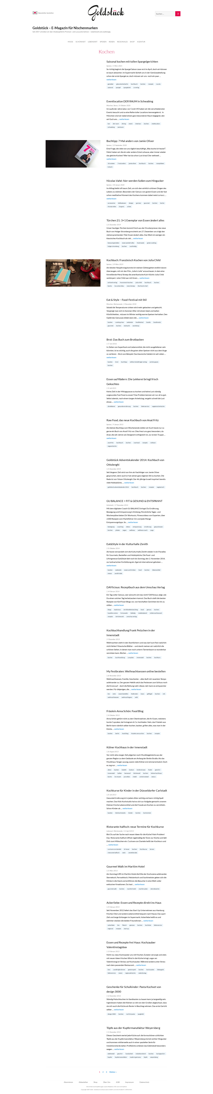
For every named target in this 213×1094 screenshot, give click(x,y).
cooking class (119, 322)
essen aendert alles (128, 243)
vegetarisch (160, 487)
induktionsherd (141, 1054)
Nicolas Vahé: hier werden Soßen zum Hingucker (135, 180)
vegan (124, 530)
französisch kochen (126, 282)
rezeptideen (160, 163)
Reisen (112, 42)
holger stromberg (113, 246)
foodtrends (157, 322)
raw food (137, 443)
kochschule (147, 813)
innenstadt (140, 657)
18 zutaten (111, 163)
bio (109, 694)
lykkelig (133, 613)
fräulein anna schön (137, 733)
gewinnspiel (132, 970)
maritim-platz (143, 889)
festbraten (134, 694)
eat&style (130, 322)
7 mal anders (122, 163)
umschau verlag (132, 616)
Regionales (122, 42)
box (109, 970)
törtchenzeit (120, 616)
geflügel (149, 694)
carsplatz (131, 657)
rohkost (152, 443)
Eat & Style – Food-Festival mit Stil (126, 299)
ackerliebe (111, 925)
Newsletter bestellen (46, 13)
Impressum (129, 1082)
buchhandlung (120, 657)
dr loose (126, 849)
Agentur (141, 42)
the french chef (143, 286)
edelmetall (111, 1054)
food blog (125, 733)
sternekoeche (155, 889)
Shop (132, 42)
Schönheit (81, 42)
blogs (109, 610)
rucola (158, 84)
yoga (151, 530)
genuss (149, 610)
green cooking (151, 243)
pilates (117, 530)
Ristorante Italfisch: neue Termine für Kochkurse (135, 826)
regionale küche (130, 973)
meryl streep (131, 286)
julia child (139, 282)
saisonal (110, 87)
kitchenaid (136, 773)
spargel (118, 87)
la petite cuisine (113, 613)
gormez (138, 203)
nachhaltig (133, 246)
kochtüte (148, 925)
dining (124, 124)
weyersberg (154, 1057)
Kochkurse (143, 849)
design (131, 203)
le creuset (118, 777)
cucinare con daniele (114, 849)
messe (110, 573)
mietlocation (156, 124)
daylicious (117, 610)
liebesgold (160, 970)
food (140, 570)
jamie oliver (132, 163)
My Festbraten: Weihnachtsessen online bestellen (136, 671)
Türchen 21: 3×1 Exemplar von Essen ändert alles (135, 220)
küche (162, 203)
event (130, 124)
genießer (110, 84)
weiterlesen (111, 79)
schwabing (111, 127)
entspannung (137, 527)
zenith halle (118, 573)
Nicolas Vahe (112, 206)
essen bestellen (123, 694)
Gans (142, 694)
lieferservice (145, 406)
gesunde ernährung (124, 406)
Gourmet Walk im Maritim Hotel (125, 866)
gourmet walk (112, 889)
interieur (138, 124)
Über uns (106, 1082)
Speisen (103, 42)
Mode (70, 42)
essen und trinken (130, 570)
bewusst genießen (113, 243)
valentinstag (142, 973)
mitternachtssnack (156, 613)
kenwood (127, 773)
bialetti (124, 770)
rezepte (150, 84)
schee (129, 206)
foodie (148, 322)
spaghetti (141, 1014)
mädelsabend (142, 613)
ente (114, 694)
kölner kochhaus (156, 773)
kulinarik (127, 326)
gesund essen (158, 527)
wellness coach (142, 530)
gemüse (132, 925)
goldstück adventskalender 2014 (118, 487)
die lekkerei (111, 406)
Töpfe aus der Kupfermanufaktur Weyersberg (133, 1027)
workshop (136, 326)
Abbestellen (83, 1082)
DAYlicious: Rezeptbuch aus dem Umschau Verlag (135, 587)
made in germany (135, 1057)
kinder (130, 813)
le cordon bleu (119, 286)
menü (120, 973)
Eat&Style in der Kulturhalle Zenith (127, 544)
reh (164, 694)
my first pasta (130, 1014)
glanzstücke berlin (122, 84)
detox (128, 527)
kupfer (110, 1057)
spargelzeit (127, 87)
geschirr (157, 770)
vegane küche (112, 446)
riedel (135, 777)
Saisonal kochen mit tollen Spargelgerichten (132, 61)
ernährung (147, 527)
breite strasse (141, 770)
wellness (132, 530)
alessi (109, 770)
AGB (118, 1082)
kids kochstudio (120, 813)
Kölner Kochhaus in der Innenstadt (126, 747)
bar (109, 124)
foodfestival (139, 322)
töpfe (145, 1057)
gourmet (147, 203)
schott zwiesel (144, 777)
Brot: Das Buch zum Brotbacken (125, 339)
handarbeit (129, 1054)
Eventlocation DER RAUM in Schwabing (129, 101)
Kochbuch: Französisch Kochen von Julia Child (133, 260)
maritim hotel (131, 889)
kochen (143, 84)
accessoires (111, 203)
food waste (140, 243)
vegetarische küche (158, 406)
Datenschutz (144, 1082)
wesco (153, 777)
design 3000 (112, 1014)
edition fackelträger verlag (138, 362)
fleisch (124, 925)
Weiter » (112, 1072)
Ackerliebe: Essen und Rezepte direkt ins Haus (133, 902)
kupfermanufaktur (121, 1057)
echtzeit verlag (112, 282)
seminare (121, 127)
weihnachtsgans (127, 697)
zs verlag (136, 87)
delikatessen (122, 203)
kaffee (120, 773)
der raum (116, 124)
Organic (121, 206)
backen (110, 322)
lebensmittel (156, 570)
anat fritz (111, 443)
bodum (131, 770)
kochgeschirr (160, 1054)
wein (123, 853)
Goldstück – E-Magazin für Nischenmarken (65, 28)
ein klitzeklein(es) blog (131, 610)
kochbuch (134, 84)
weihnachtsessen (113, 697)
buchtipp (124, 362)
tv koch (110, 167)
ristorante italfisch (113, 853)
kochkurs (157, 657)
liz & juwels (124, 613)
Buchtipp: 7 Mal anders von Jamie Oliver (130, 141)
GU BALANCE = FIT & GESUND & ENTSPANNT (134, 501)
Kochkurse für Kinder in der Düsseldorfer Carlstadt (136, 790)
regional (110, 929)
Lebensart (92, 42)
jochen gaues (154, 362)
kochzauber (150, 970)
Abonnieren (68, 1082)
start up (126, 929)
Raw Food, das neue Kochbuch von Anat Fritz (132, 420)
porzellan (127, 777)
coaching (120, 527)
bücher (110, 657)
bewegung (111, 527)
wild (136, 697)
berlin (117, 733)
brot (116, 362)
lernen (152, 849)
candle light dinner (119, 970)
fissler (150, 770)
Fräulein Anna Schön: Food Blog (124, 711)
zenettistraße (132, 853)
